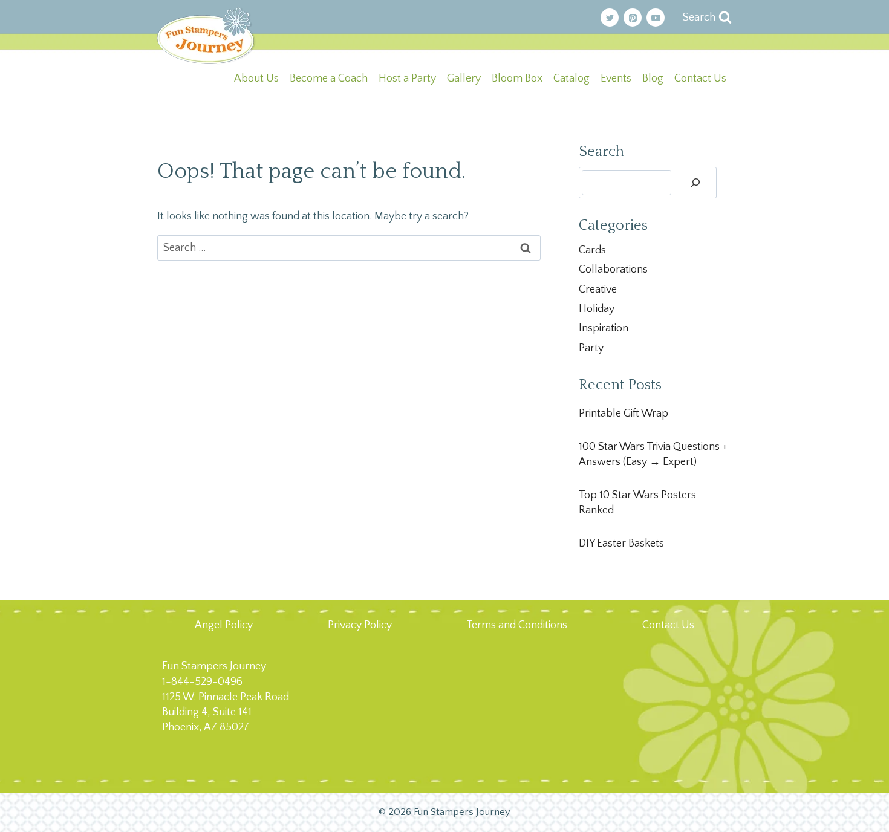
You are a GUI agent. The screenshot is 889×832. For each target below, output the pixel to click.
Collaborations (613, 270)
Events (616, 79)
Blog (652, 79)
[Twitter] (610, 17)
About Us (256, 79)
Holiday (596, 309)
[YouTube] (655, 17)
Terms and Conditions (516, 625)
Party (591, 348)
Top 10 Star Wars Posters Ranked (637, 502)
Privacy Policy (360, 625)
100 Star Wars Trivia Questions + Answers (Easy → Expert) (653, 454)
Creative (598, 290)
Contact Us (700, 79)
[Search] (695, 182)
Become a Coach (329, 79)
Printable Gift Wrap (623, 414)
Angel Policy (224, 625)
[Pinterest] (633, 17)
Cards (592, 250)
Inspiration (603, 328)
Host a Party (407, 79)
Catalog (571, 79)
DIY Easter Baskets (621, 544)
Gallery (464, 79)
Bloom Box (517, 79)
